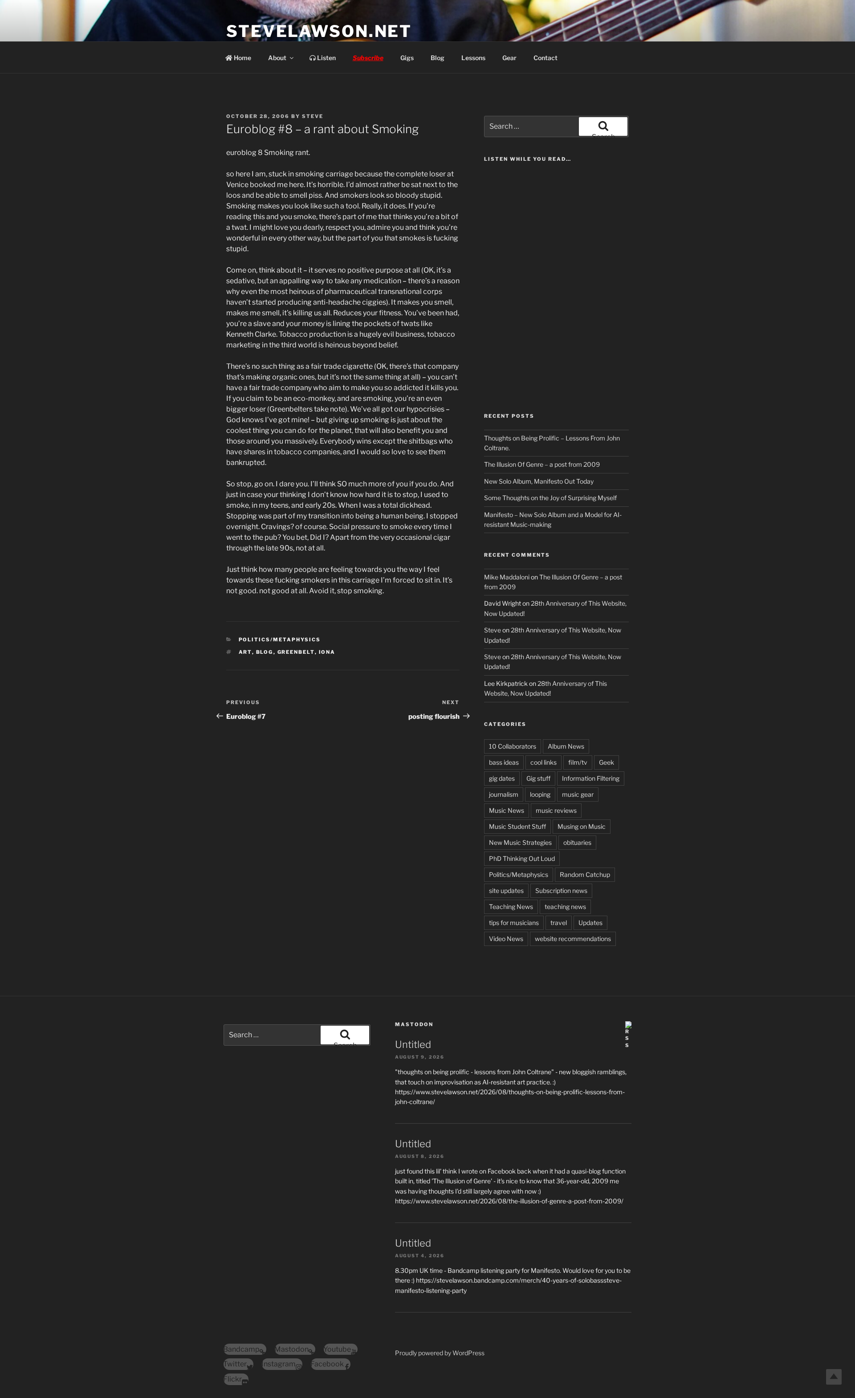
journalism (503, 794)
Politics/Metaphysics (280, 639)
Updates (590, 922)
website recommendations (573, 938)
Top (834, 1377)
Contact (545, 57)
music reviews (556, 810)
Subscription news (561, 890)
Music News (506, 810)
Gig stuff (538, 778)
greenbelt (296, 652)
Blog (437, 57)
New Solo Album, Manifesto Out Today (539, 481)
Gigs (407, 57)
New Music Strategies (520, 842)
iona (327, 652)
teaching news (565, 906)
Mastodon (414, 1024)
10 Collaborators (512, 746)
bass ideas (504, 762)
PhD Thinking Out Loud (522, 858)
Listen (326, 57)
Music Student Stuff (517, 826)
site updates (506, 890)
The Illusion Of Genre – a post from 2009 (542, 464)
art (245, 652)
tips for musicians (514, 922)
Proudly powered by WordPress (439, 1353)
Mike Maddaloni (506, 577)
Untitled (413, 1044)
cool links (543, 762)
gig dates (502, 778)
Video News (506, 938)
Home (241, 57)
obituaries (577, 842)
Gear (509, 57)
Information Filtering (590, 778)
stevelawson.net (319, 31)
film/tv (577, 762)
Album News (566, 746)
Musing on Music (582, 826)
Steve (312, 116)
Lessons (473, 57)
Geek (606, 762)
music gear (578, 794)
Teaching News (511, 906)
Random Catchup (585, 874)
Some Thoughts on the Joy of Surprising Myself (550, 497)
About (277, 57)
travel (558, 922)
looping (540, 794)
